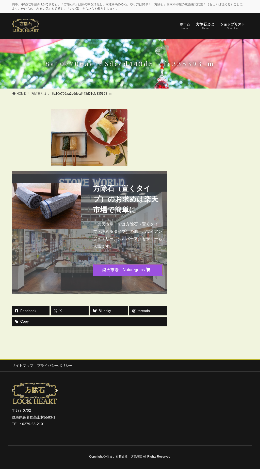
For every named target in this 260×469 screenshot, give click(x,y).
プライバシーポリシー (55, 365)
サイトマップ (22, 365)
